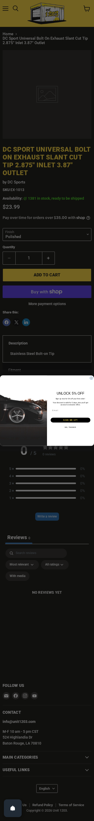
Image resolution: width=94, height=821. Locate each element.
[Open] (13, 808)
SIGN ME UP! (70, 420)
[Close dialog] (91, 378)
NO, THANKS (70, 427)
